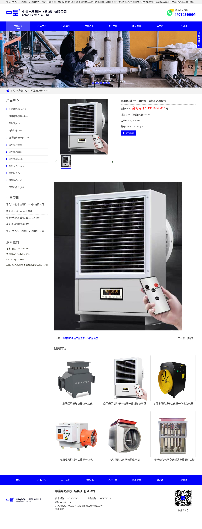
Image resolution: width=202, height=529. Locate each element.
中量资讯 (89, 26)
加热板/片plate (15, 152)
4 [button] (101, 82)
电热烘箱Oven (15, 130)
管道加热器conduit (17, 109)
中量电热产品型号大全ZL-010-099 (22, 218)
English (184, 26)
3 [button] (98, 82)
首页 (12, 90)
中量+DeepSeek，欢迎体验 (19, 211)
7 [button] (109, 82)
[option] (101, 59)
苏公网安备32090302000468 (90, 506)
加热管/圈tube (15, 145)
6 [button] (106, 82)
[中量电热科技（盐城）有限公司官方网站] (36, 13)
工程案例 (65, 26)
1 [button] (93, 82)
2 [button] (95, 82)
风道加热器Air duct (40, 90)
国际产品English (16, 187)
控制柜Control (15, 180)
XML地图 (60, 509)
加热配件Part (15, 173)
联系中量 (136, 26)
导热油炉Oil (14, 123)
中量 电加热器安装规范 (17, 224)
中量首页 (18, 26)
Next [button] (195, 59)
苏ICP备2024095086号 (66, 506)
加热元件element (16, 166)
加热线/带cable (16, 159)
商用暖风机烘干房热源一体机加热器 (80, 338)
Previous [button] (6, 59)
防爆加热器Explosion (19, 137)
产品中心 (41, 26)
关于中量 (112, 26)
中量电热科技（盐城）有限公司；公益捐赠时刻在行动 (32, 231)
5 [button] (103, 82)
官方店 (160, 26)
